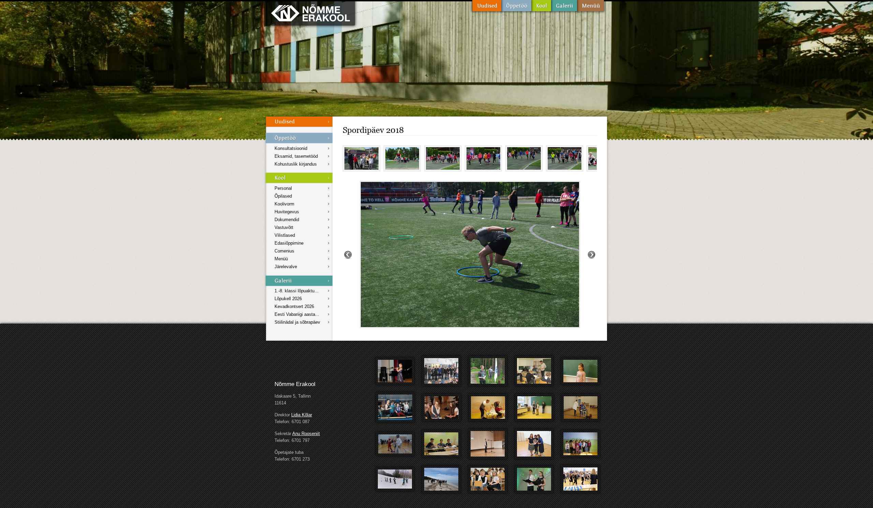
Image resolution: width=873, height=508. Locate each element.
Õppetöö (516, 5)
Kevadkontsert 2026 (294, 306)
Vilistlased (285, 235)
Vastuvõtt (284, 227)
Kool (541, 5)
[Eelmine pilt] (348, 254)
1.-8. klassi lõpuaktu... (297, 290)
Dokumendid (287, 219)
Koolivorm (284, 203)
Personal (283, 188)
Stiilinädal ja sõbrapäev (297, 322)
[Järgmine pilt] (591, 254)
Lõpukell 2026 (288, 298)
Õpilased (283, 196)
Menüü (590, 5)
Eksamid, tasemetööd (296, 156)
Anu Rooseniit (306, 433)
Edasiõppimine (289, 243)
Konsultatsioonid (291, 148)
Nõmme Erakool (310, 13)
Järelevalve (286, 266)
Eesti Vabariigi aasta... (297, 314)
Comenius (284, 250)
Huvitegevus (287, 211)
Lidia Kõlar (301, 414)
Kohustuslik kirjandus (296, 164)
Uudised (486, 5)
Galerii (564, 5)
